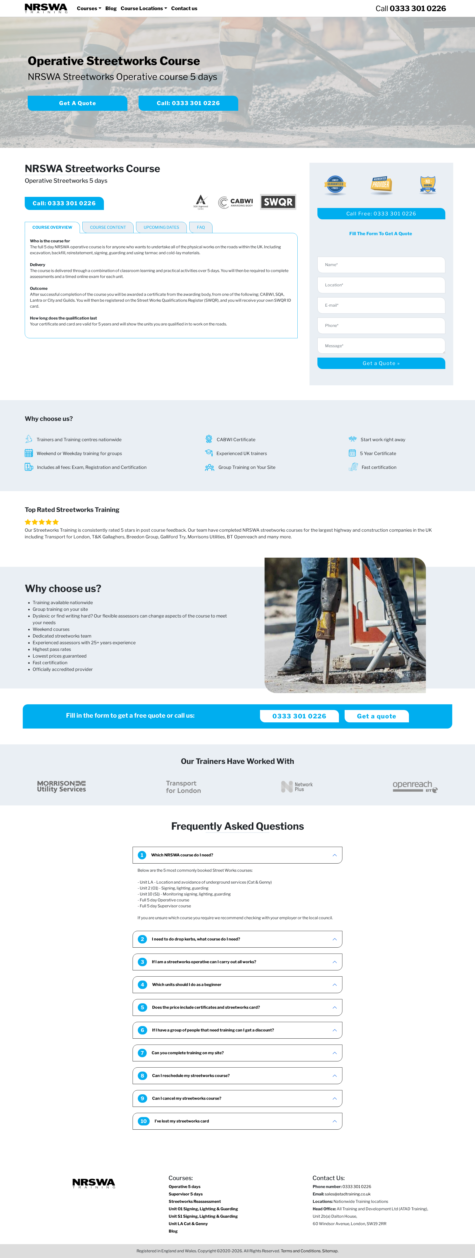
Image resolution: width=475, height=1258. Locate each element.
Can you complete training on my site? (182, 1053)
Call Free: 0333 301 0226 (381, 214)
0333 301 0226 (299, 716)
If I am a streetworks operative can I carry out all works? (198, 962)
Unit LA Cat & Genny (188, 1223)
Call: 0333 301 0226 (188, 103)
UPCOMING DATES (161, 227)
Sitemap (330, 1251)
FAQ (201, 227)
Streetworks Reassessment (195, 1201)
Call (411, 8)
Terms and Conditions (301, 1251)
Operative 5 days (184, 1186)
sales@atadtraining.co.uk (348, 1194)
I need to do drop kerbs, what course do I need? (190, 939)
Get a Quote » (381, 363)
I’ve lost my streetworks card (175, 1121)
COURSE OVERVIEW (52, 227)
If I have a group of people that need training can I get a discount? (207, 1030)
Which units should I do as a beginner (181, 985)
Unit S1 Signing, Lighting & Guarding (203, 1216)
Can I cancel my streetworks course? (181, 1098)
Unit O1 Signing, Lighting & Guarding (203, 1209)
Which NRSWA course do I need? (177, 855)
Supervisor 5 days (186, 1194)
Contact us (184, 8)
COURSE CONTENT (108, 227)
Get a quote (377, 716)
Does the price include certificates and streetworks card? (200, 1007)
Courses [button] (87, 8)
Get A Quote (77, 103)
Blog (111, 8)
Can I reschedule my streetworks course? (185, 1076)
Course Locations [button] (142, 8)
